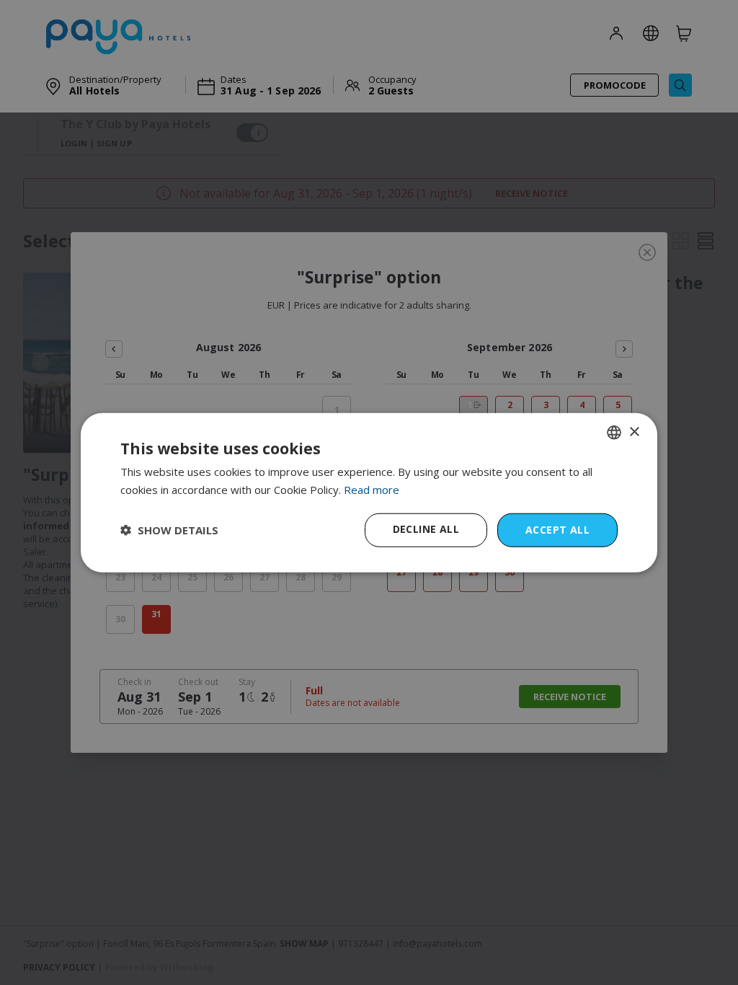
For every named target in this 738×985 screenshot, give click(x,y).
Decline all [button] (426, 529)
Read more (371, 489)
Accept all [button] (557, 529)
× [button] (633, 431)
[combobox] (614, 432)
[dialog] (369, 493)
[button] (169, 530)
